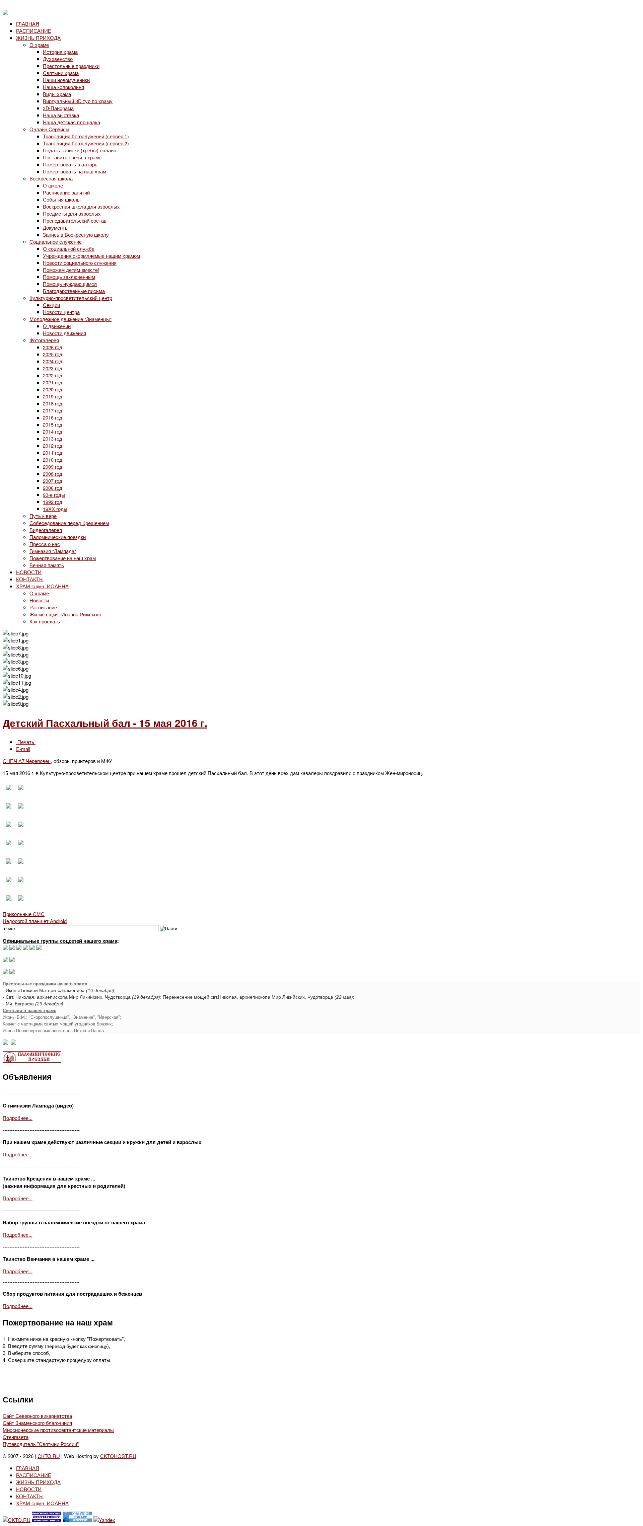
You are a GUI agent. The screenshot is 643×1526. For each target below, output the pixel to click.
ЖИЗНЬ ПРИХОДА (38, 37)
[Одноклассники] (18, 947)
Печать (25, 741)
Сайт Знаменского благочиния (37, 1422)
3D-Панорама (58, 107)
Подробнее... (17, 1117)
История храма (60, 51)
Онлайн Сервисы (49, 129)
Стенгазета (15, 1436)
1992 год (52, 501)
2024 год (52, 361)
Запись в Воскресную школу (76, 234)
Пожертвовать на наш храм (74, 171)
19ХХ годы (55, 508)
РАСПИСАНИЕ (33, 30)
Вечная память (46, 564)
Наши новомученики (66, 79)
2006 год (52, 487)
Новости (39, 600)
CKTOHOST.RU (118, 1455)
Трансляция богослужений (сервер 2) (86, 143)
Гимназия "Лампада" (52, 550)
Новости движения (64, 332)
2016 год (52, 417)
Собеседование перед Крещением (69, 522)
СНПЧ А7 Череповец (27, 760)
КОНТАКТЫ (30, 579)
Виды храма (57, 93)
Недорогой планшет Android (35, 920)
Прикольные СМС (24, 913)
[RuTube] (25, 947)
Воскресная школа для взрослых (81, 206)
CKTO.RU (49, 1455)
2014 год (52, 431)
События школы (62, 199)
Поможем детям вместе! (71, 269)
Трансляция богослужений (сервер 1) (86, 136)
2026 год (52, 347)
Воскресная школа (51, 178)
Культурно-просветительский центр (70, 297)
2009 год (52, 466)
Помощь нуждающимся (70, 283)
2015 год (52, 424)
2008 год (52, 473)
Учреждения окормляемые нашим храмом (91, 255)
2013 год (52, 438)
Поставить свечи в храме (72, 157)
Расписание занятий (66, 192)
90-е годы (54, 494)
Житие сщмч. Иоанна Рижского (65, 614)
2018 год (52, 403)
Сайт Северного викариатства (37, 1415)
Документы (56, 227)
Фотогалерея (44, 340)
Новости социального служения (80, 262)
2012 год (52, 445)
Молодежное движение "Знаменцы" (70, 318)
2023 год (52, 368)
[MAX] (5, 947)
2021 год (52, 382)
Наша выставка (61, 115)
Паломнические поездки (57, 536)
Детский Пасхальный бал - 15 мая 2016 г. (105, 722)
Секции (51, 304)
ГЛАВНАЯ (27, 23)
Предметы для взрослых (72, 213)
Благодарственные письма (74, 290)
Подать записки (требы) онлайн (79, 150)
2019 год (52, 396)
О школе (53, 185)
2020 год (52, 389)
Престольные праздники (71, 65)
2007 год (52, 480)
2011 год (52, 452)
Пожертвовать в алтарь (70, 164)
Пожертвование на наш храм (62, 557)
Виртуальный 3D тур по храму (78, 100)
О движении (57, 325)
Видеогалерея (45, 529)
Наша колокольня (63, 86)
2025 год (52, 354)
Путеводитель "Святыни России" (41, 1443)
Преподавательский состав (74, 220)
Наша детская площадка (71, 122)
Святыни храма (61, 72)
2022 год (52, 375)
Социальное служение (55, 241)
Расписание (43, 607)
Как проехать (44, 621)
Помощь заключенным (69, 276)
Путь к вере (43, 515)
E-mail (23, 748)
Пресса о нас (44, 543)
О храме (39, 44)
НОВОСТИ (29, 572)
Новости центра (61, 311)
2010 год (52, 459)
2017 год (52, 410)
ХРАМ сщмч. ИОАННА (42, 586)
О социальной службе (68, 248)
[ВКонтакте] (12, 947)
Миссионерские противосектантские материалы (58, 1429)
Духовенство (58, 58)
